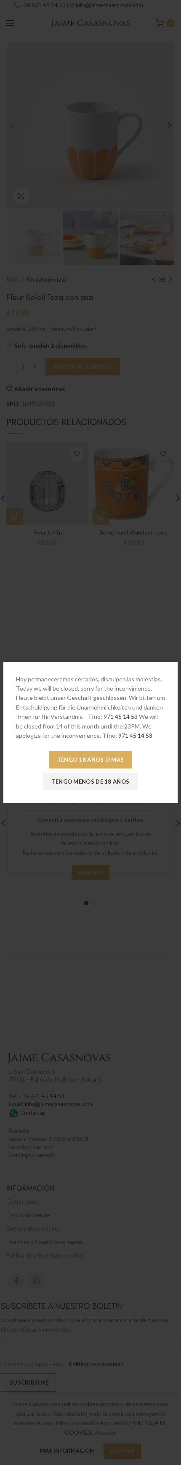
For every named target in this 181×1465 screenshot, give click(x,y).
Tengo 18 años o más (90, 759)
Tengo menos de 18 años (91, 781)
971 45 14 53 (121, 716)
